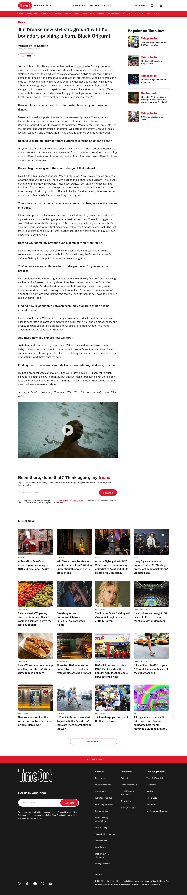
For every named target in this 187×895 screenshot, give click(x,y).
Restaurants (152, 805)
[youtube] (50, 883)
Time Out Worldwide (155, 778)
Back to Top (96, 760)
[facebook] (35, 883)
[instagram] (19, 883)
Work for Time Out (103, 798)
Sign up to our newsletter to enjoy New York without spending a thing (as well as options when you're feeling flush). (64, 484)
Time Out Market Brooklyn (93, 14)
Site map (98, 875)
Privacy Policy (78, 501)
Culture (58, 14)
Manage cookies (102, 864)
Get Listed (125, 778)
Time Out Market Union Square (119, 14)
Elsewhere (109, 93)
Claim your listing (129, 785)
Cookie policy (101, 828)
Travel (76, 14)
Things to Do (32, 14)
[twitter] (42, 883)
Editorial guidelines (104, 805)
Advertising (126, 801)
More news (93, 742)
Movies (149, 792)
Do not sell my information (101, 819)
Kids (148, 14)
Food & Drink (46, 14)
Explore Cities (79, 6)
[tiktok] (27, 883)
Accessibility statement (105, 834)
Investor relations (103, 785)
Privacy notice (101, 811)
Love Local (139, 14)
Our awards (100, 792)
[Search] (152, 5)
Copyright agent (102, 847)
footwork (80, 66)
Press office (100, 778)
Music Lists (151, 798)
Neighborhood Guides (156, 811)
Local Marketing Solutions (128, 793)
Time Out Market (128, 808)
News (21, 14)
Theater (67, 14)
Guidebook (151, 785)
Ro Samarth (40, 45)
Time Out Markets (99, 6)
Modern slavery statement (102, 856)
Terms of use (101, 841)
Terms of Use (63, 501)
